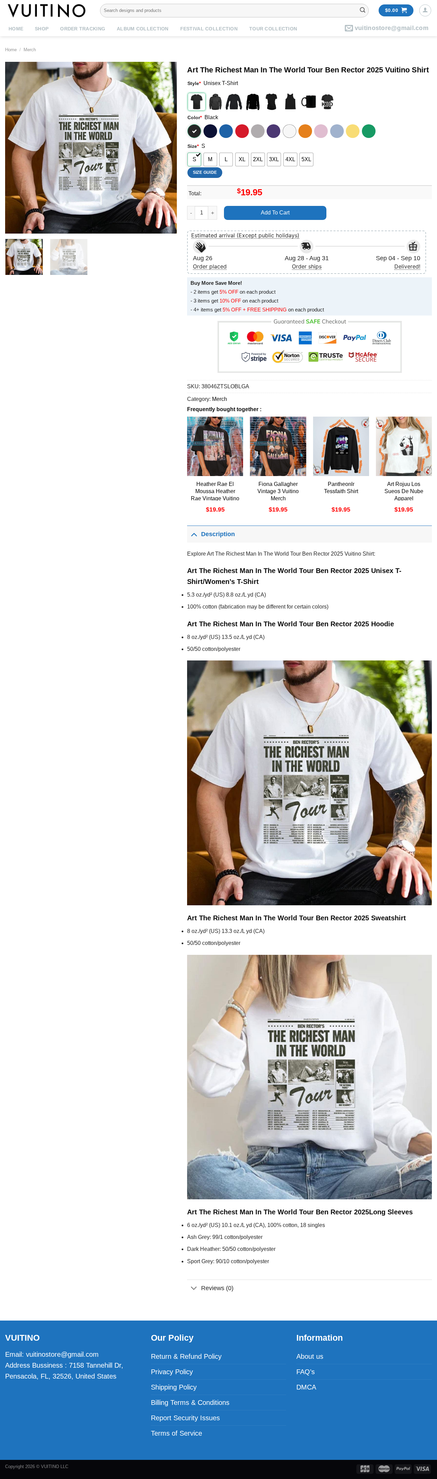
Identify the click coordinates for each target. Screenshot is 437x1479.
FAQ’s (305, 1372)
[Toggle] (193, 534)
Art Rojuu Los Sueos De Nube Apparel (403, 491)
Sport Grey (258, 131)
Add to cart (275, 212)
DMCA (306, 1387)
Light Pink (321, 131)
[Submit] (362, 10)
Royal (226, 131)
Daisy (353, 131)
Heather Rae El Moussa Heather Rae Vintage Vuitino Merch (215, 494)
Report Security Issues (185, 1418)
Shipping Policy (174, 1387)
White (289, 131)
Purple (273, 131)
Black (194, 131)
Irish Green (369, 131)
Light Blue (337, 131)
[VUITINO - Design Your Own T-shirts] (47, 10)
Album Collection (142, 29)
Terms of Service (176, 1433)
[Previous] (17, 147)
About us (309, 1356)
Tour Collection (273, 29)
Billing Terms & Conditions (190, 1402)
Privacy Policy (172, 1372)
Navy (210, 131)
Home (16, 29)
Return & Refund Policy (186, 1356)
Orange (305, 131)
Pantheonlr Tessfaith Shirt (341, 487)
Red (242, 131)
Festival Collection (209, 29)
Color (194, 117)
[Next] (165, 147)
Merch (30, 49)
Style (194, 83)
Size (193, 146)
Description (218, 534)
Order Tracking (82, 29)
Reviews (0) (217, 1288)
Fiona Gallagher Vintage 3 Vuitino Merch (278, 491)
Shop (41, 29)
